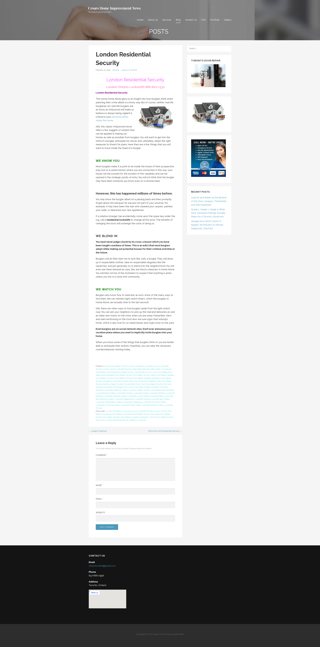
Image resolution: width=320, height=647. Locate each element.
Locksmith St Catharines (132, 402)
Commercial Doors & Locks (145, 372)
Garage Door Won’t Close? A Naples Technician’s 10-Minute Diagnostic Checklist (207, 225)
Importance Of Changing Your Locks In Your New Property (126, 387)
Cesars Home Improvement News (114, 8)
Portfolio (215, 19)
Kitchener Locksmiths (104, 390)
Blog (178, 19)
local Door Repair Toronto (139, 390)
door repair (155, 414)
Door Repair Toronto (124, 375)
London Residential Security (117, 420)
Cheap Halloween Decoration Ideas (146, 369)
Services (166, 19)
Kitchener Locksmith (159, 387)
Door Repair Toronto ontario (144, 375)
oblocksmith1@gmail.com (102, 565)
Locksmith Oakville (142, 399)
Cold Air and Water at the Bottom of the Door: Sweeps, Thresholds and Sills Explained (209, 201)
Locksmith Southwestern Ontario (109, 402)
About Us (153, 19)
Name (99, 485)
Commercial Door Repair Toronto (119, 372)
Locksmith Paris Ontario (160, 399)
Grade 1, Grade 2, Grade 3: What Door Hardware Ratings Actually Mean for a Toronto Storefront (208, 213)
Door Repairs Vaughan (130, 417)
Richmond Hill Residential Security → (165, 431)
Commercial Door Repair (112, 414)
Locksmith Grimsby (125, 393)
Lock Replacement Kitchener (162, 390)
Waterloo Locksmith (138, 420)
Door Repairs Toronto (104, 378)
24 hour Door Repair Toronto (116, 366)
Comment (102, 455)
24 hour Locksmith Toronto (142, 411)
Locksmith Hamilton (157, 393)
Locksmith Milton (157, 396)
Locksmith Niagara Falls (124, 399)
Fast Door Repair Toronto (113, 384)
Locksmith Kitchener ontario (115, 396)
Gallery (228, 19)
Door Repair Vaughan (165, 375)
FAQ (203, 19)
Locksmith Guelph (141, 393)
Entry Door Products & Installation (142, 381)
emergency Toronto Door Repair (153, 417)
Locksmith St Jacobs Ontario (154, 402)
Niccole (116, 70)
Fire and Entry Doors (132, 384)
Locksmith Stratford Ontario (153, 405)
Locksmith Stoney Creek (131, 405)
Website (100, 512)
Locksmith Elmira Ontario (106, 393)
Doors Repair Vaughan (141, 378)
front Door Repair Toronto (152, 384)
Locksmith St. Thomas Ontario (108, 405)
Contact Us (191, 19)
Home (140, 19)
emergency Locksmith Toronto (115, 381)
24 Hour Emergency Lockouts (140, 366)
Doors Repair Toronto (123, 378)
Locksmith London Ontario (138, 396)
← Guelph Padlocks (98, 431)
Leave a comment (129, 70)
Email (99, 499)
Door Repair (162, 372)
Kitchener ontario (121, 390)
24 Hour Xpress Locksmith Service (117, 369)
